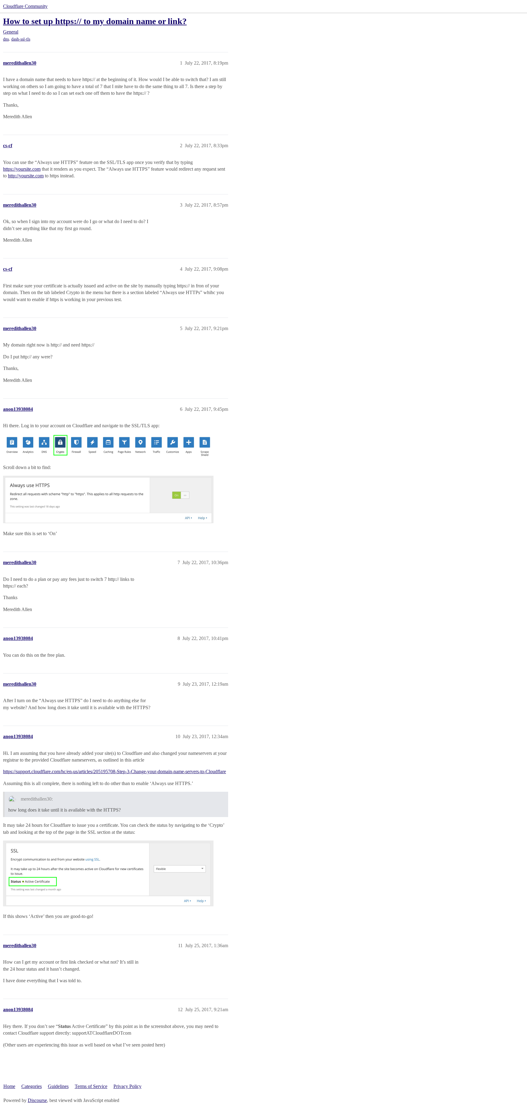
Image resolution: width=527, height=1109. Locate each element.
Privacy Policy (127, 1086)
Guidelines (58, 1086)
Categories (31, 1086)
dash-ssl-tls (20, 39)
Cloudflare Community (25, 6)
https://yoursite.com (22, 169)
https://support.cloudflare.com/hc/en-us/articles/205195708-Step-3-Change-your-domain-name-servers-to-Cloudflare (114, 771)
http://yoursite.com (26, 175)
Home (9, 1086)
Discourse (37, 1100)
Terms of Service (91, 1086)
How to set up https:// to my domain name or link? (95, 21)
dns (6, 39)
